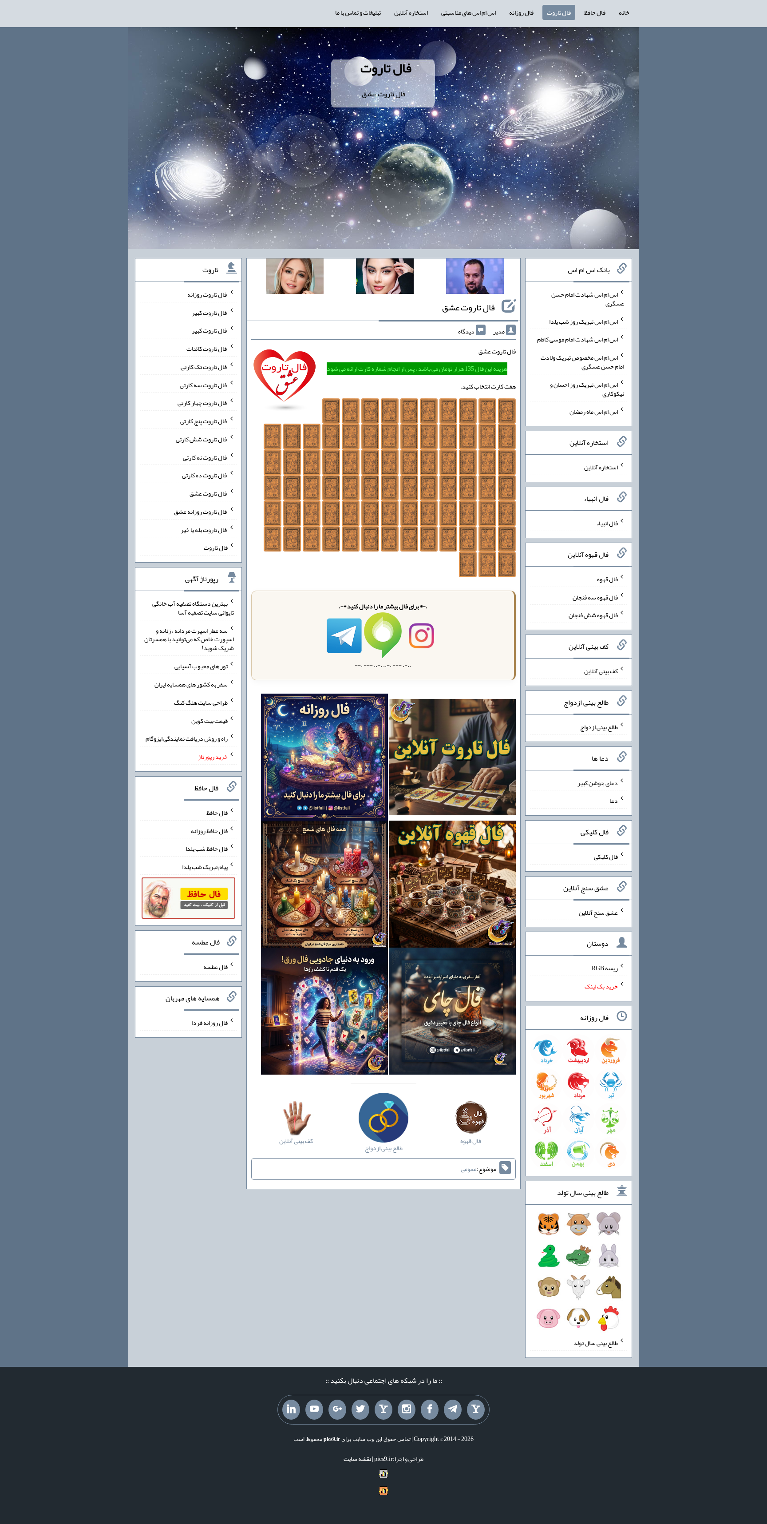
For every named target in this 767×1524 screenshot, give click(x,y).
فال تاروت (559, 12)
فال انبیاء (607, 523)
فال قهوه (607, 579)
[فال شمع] (324, 886)
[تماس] (383, 1410)
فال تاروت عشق (468, 307)
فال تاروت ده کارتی (205, 475)
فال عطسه (215, 966)
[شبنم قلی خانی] (295, 278)
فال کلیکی (606, 856)
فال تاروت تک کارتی (204, 367)
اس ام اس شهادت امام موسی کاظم (577, 339)
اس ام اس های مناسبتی (468, 12)
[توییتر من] (360, 1410)
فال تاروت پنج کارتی (204, 421)
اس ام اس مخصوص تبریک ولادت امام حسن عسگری (582, 362)
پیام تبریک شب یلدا (205, 867)
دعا (613, 800)
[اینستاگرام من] (406, 1410)
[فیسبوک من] (430, 1410)
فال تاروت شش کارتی (202, 439)
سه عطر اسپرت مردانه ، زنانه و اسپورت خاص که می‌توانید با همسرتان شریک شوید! (189, 639)
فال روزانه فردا (210, 1022)
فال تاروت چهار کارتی (203, 403)
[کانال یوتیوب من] (314, 1410)
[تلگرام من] (453, 1410)
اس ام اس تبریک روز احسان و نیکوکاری (587, 389)
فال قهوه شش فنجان (593, 615)
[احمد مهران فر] (475, 278)
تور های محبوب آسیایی (201, 666)
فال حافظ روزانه (209, 830)
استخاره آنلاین (411, 12)
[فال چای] (452, 1013)
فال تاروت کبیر (210, 312)
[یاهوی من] (476, 1410)
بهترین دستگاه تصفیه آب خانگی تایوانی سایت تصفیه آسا (193, 608)
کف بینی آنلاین (601, 671)
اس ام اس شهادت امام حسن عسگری (587, 299)
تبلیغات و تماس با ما (358, 12)
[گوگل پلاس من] (337, 1410)
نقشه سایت (357, 1459)
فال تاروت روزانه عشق (201, 511)
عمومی (469, 1169)
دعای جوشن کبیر (597, 782)
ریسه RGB (605, 968)
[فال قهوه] (452, 886)
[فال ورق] (324, 1013)
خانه (624, 12)
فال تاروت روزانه (207, 294)
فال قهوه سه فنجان (595, 597)
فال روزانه (521, 12)
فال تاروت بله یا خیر (204, 529)
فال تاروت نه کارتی (205, 457)
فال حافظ (594, 12)
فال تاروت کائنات (207, 348)
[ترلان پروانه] (385, 278)
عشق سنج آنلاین (598, 912)
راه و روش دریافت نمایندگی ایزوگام (187, 738)
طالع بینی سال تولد (595, 1343)
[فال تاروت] (452, 759)
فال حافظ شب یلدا (207, 848)
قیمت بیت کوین (209, 720)
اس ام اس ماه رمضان (593, 411)
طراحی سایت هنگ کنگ (201, 702)
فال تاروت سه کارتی (204, 384)
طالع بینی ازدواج (599, 727)
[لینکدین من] (291, 1410)
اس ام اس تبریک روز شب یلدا (583, 321)
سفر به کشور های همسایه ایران (191, 684)
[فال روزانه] (324, 759)
